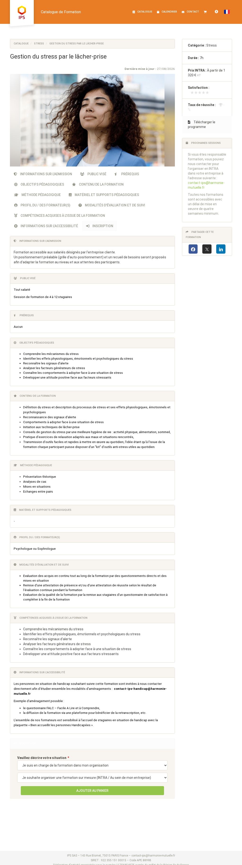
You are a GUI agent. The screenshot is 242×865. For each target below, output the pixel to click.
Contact (193, 11)
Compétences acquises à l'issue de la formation (62, 215)
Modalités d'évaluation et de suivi (114, 205)
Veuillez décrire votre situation (41, 758)
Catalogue (144, 11)
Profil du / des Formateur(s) (45, 205)
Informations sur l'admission (45, 174)
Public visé (96, 174)
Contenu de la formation (101, 184)
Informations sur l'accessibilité (49, 226)
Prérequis (130, 174)
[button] (227, 12)
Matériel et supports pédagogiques (106, 195)
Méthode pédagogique (41, 195)
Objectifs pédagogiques (42, 184)
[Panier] (206, 12)
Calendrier (169, 11)
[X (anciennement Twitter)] (207, 249)
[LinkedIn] (220, 249)
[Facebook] (193, 249)
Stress (39, 43)
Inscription (102, 226)
